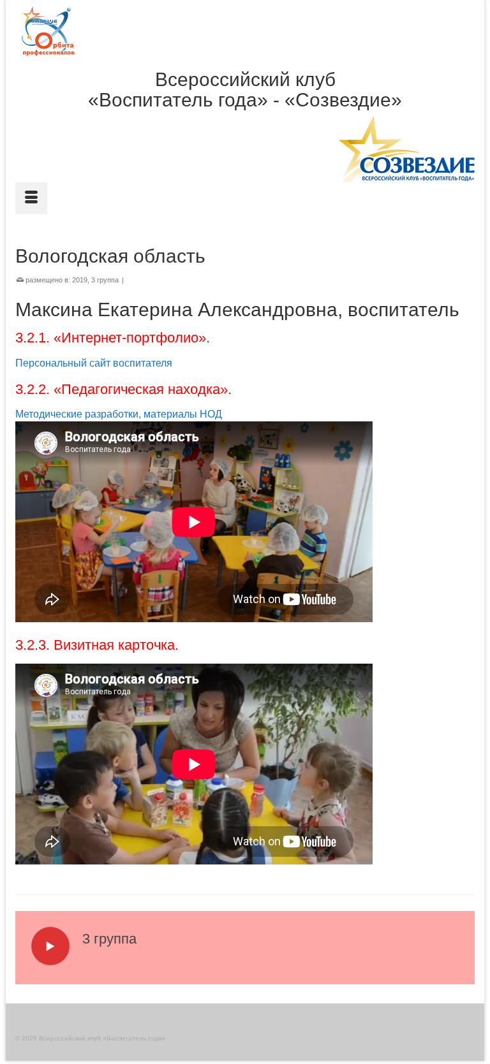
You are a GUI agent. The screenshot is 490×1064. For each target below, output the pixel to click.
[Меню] (31, 198)
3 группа (105, 280)
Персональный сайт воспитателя (93, 363)
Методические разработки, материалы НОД (118, 414)
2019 (79, 280)
